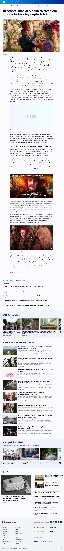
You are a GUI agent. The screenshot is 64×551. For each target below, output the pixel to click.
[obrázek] (31, 116)
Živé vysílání (4, 529)
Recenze (25, 275)
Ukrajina (12, 5)
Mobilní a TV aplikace (6, 541)
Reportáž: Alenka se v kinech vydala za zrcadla (19, 251)
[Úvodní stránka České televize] (9, 522)
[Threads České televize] (61, 522)
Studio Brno (17, 531)
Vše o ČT (4, 543)
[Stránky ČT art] (42, 531)
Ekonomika (37, 5)
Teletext (4, 533)
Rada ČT (17, 535)
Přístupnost (24, 548)
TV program (4, 527)
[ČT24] (4, 2)
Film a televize (18, 275)
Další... (47, 5)
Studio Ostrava (18, 533)
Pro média (17, 527)
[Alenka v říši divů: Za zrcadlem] (31, 36)
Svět (27, 5)
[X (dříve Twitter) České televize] (59, 522)
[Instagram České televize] (51, 522)
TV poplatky (4, 531)
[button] (31, 237)
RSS (61, 548)
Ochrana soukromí (17, 548)
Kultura (12, 275)
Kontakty (17, 543)
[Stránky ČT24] (36, 527)
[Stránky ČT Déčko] (36, 531)
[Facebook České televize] (53, 522)
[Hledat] (56, 2)
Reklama (17, 529)
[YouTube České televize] (56, 522)
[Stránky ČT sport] (43, 527)
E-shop (3, 539)
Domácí (22, 5)
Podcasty (4, 535)
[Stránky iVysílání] (52, 527)
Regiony (31, 5)
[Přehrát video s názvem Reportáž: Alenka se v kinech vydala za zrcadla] (31, 237)
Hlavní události (5, 5)
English (11, 548)
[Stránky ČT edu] (51, 531)
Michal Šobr (5, 17)
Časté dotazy (18, 541)
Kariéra (16, 537)
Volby (17, 5)
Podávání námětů (19, 539)
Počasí (42, 5)
